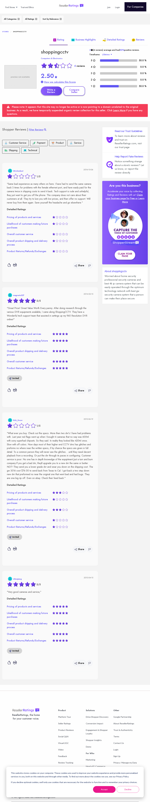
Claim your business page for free (124, 196)
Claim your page (125, 255)
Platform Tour (64, 717)
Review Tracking (65, 762)
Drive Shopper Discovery (97, 717)
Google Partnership (122, 717)
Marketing (90, 759)
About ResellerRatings (123, 723)
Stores (5, 31)
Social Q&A (63, 736)
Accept (104, 789)
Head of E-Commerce (95, 766)
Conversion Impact (94, 723)
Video (61, 749)
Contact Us (118, 743)
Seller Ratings (64, 723)
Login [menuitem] (117, 7)
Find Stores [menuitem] (10, 7)
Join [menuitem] (108, 7)
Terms (116, 736)
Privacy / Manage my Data (125, 762)
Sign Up (116, 756)
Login (115, 749)
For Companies (135, 6)
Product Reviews (66, 730)
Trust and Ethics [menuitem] (27, 7)
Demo (88, 746)
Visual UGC (63, 743)
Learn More (119, 110)
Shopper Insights (94, 740)
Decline (128, 789)
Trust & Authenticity (123, 730)
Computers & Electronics (51, 58)
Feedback (62, 756)
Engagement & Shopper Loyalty (97, 732)
